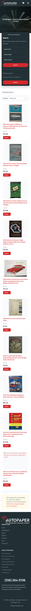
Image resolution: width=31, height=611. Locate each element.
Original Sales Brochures (8, 564)
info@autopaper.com (16, 606)
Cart (3, 541)
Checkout (5, 543)
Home (3, 528)
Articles (4, 535)
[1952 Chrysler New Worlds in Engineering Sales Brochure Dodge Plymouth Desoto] (15, 344)
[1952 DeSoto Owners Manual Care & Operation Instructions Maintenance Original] (15, 189)
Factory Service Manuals (8, 556)
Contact (4, 538)
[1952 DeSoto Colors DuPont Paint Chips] (15, 307)
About (3, 533)
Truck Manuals (5, 572)
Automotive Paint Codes (8, 561)
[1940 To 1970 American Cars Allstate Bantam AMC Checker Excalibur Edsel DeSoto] (15, 460)
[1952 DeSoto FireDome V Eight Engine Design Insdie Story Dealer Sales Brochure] (15, 229)
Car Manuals (5, 567)
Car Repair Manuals (7, 570)
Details (6, 137)
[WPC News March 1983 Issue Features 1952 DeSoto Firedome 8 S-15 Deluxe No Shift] (15, 113)
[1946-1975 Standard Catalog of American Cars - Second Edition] (15, 384)
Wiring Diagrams (6, 559)
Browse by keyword (8, 73)
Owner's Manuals (6, 553)
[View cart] (23, 2)
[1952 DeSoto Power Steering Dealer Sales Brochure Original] (15, 152)
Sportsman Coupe (8, 92)
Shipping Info (6, 530)
